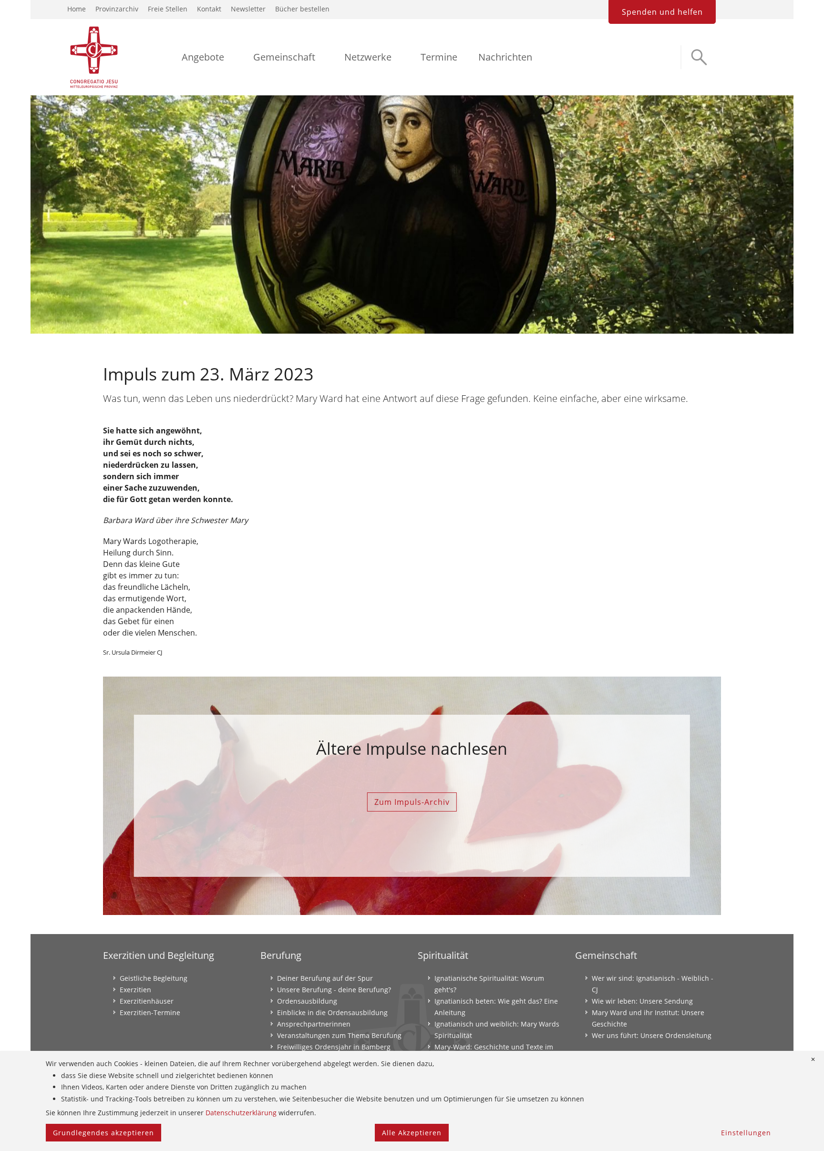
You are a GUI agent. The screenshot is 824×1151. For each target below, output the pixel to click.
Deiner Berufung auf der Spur (325, 978)
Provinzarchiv (116, 8)
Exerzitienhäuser (147, 1001)
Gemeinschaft (284, 57)
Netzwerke (367, 57)
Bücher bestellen (302, 8)
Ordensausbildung (307, 1001)
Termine (439, 57)
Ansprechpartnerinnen (313, 1023)
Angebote (203, 57)
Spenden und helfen (662, 12)
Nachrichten (505, 57)
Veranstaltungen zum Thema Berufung (339, 1035)
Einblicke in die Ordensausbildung (332, 1012)
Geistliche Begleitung (153, 978)
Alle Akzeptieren (412, 1132)
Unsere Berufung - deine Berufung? (334, 989)
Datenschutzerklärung (241, 1112)
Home (76, 8)
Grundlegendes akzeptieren (103, 1132)
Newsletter (248, 8)
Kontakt (209, 8)
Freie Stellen (167, 8)
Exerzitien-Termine (150, 1012)
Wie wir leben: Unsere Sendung (642, 1001)
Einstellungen (746, 1132)
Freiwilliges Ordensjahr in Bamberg (334, 1046)
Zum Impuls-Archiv (412, 802)
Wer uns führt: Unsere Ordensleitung (651, 1035)
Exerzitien (135, 989)
